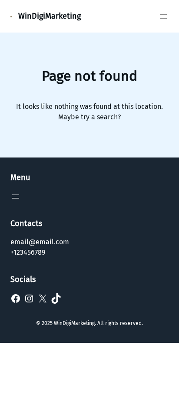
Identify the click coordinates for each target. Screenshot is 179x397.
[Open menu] (163, 16)
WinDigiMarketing (49, 16)
